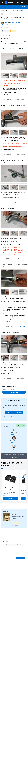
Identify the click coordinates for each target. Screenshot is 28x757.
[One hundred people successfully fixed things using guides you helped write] (13, 523)
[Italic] (6, 545)
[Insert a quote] (14, 545)
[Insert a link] (11, 545)
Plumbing (7, 14)
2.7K (4, 27)
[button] (18, 2)
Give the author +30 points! (15, 412)
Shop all (3, 468)
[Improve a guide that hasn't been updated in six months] (19, 523)
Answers (14, 10)
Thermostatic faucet (16, 14)
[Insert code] (9, 545)
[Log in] (25, 2)
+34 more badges (15, 525)
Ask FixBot (8, 99)
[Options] (2, 14)
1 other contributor (20, 511)
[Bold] (4, 545)
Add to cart (10, 498)
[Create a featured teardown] (16, 523)
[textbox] (14, 551)
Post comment (20, 558)
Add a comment (14, 385)
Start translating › (14, 457)
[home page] (9, 2)
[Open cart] (22, 2)
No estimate (5, 31)
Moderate (13, 31)
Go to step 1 (5, 35)
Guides (7, 10)
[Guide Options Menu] (26, 10)
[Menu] (2, 2)
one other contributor (15, 22)
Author (5, 511)
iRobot (6, 22)
